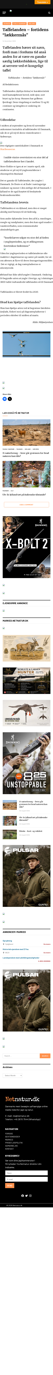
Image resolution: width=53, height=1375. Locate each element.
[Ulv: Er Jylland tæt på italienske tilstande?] (26, 474)
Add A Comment (26, 505)
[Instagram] (30, 1195)
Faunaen (7, 23)
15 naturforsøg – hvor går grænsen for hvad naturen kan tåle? (33, 804)
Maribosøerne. (7, 149)
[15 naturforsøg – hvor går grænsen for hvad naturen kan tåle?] (26, 432)
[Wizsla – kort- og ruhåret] (10, 834)
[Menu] (4, 13)
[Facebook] (22, 1195)
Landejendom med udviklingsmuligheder (21, 958)
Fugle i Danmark (19, 23)
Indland (32, 23)
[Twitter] (26, 1195)
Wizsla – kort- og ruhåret (30, 831)
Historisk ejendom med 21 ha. (16, 949)
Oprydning (7, 941)
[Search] (49, 13)
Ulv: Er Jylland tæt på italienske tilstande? (24, 494)
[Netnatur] (27, 13)
